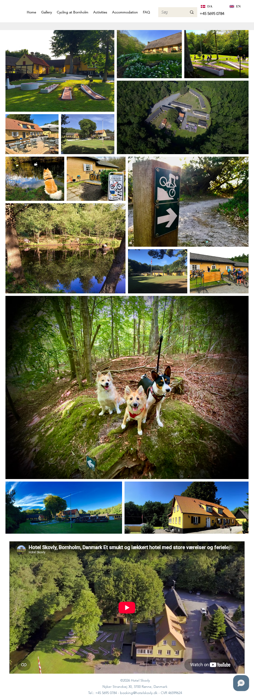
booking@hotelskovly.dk (139, 693)
